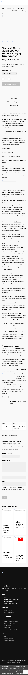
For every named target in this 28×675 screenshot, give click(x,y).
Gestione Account (8, 638)
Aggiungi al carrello (11, 84)
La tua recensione (7, 460)
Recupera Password (9, 640)
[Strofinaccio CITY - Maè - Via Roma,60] (20, 544)
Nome (4, 475)
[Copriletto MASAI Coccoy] (7, 543)
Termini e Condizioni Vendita (11, 621)
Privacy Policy (7, 625)
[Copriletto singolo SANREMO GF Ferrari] (20, 513)
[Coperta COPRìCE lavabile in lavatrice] (7, 516)
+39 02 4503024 (8, 610)
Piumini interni (20, 8)
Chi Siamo (6, 619)
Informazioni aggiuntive (14, 102)
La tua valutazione (7, 453)
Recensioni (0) (14, 105)
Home (3, 8)
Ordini (5, 636)
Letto (14, 8)
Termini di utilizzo (15, 662)
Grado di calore (6, 70)
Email (3, 481)
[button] (26, 2)
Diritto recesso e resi (9, 623)
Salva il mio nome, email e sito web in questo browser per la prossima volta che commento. (13, 490)
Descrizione (14, 98)
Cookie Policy (7, 627)
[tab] (14, 98)
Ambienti (9, 8)
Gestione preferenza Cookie (11, 630)
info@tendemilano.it (9, 612)
